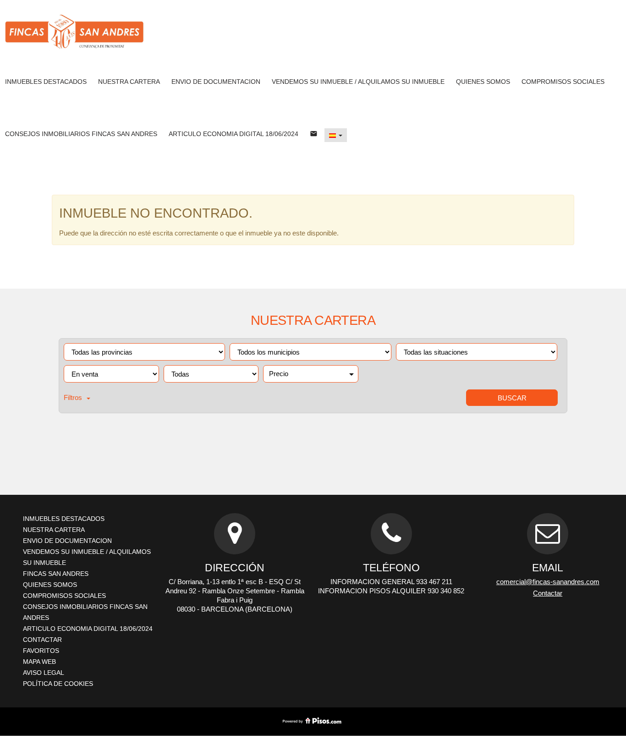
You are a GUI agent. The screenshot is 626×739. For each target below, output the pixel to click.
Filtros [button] (73, 397)
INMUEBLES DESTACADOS (46, 81)
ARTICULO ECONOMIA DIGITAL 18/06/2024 (233, 133)
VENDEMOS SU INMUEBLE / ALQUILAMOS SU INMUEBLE (358, 81)
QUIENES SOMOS (483, 81)
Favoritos (41, 650)
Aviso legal (43, 672)
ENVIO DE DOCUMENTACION (215, 81)
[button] (335, 135)
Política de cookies (58, 683)
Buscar (512, 398)
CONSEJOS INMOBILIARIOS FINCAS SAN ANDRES (81, 133)
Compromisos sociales (563, 81)
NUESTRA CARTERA (129, 81)
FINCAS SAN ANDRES (55, 573)
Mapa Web (39, 661)
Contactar (42, 639)
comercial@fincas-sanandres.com (547, 582)
